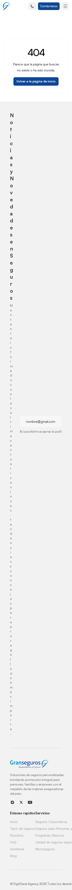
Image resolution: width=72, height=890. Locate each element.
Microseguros (45, 849)
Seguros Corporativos (51, 822)
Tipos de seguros (22, 829)
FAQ (13, 842)
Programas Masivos (49, 835)
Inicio (14, 822)
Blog (13, 856)
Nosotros (17, 835)
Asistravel (17, 849)
